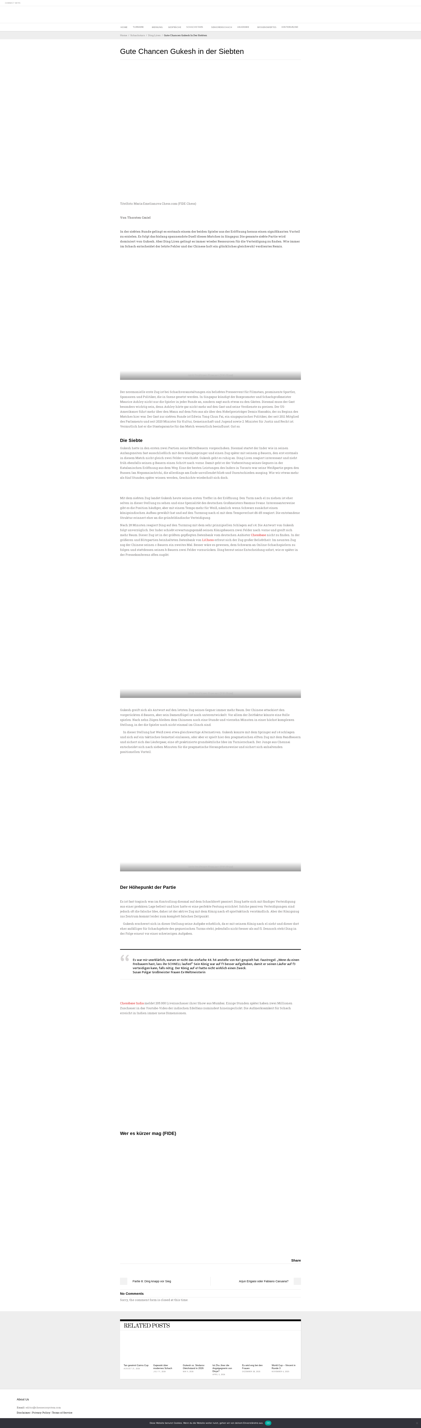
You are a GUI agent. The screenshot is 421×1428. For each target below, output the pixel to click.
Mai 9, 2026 (188, 1371)
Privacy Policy (41, 1412)
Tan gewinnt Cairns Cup (136, 1365)
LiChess (208, 540)
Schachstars (137, 35)
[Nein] (417, 1423)
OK (268, 1423)
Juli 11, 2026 (159, 1371)
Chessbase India (132, 1003)
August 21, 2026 (132, 1369)
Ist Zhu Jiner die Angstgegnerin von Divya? (222, 1368)
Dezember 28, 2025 (251, 1371)
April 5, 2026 (218, 1374)
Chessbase (258, 535)
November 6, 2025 (280, 1371)
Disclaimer (23, 1412)
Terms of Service (62, 1412)
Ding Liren (154, 35)
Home (123, 35)
